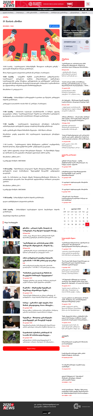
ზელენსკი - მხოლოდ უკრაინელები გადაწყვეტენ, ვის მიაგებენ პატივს (37, 319)
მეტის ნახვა (31, 348)
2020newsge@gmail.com (51, 404)
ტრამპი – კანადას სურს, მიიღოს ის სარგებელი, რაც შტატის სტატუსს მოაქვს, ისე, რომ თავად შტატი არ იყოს (40, 229)
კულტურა (65, 336)
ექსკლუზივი (74, 12)
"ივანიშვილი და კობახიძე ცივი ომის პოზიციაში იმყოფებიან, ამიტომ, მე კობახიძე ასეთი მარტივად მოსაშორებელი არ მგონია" (38, 244)
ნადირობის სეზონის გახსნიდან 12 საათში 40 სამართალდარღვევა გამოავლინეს (37, 333)
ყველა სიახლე (8, 12)
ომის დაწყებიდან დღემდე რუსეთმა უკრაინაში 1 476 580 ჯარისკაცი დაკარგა (39, 259)
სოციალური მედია (68, 238)
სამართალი (44, 12)
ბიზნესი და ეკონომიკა (59, 12)
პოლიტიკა (20, 12)
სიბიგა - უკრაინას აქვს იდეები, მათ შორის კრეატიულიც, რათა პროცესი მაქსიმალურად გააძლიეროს (38, 304)
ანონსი (5, 17)
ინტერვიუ (65, 59)
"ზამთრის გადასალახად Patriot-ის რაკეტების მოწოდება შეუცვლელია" (38, 274)
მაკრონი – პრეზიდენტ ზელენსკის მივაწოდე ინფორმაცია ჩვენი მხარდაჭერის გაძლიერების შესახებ (38, 289)
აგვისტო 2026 (76, 209)
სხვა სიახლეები (11, 222)
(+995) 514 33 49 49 (49, 407)
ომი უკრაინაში (32, 12)
